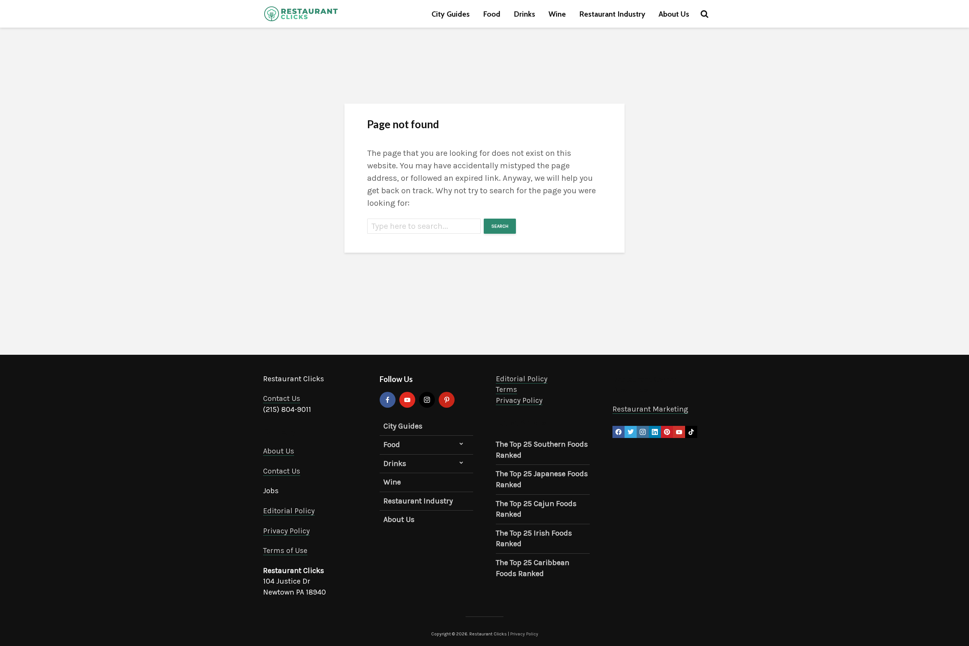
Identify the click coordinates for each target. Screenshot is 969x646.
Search (499, 226)
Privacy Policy (286, 530)
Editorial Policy (289, 510)
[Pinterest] (447, 400)
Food (491, 14)
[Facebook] (388, 400)
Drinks (524, 14)
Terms (506, 389)
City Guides (451, 14)
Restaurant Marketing (650, 409)
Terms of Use (285, 550)
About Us (674, 14)
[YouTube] (407, 400)
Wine (557, 14)
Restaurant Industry (612, 14)
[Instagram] (427, 400)
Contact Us (281, 398)
